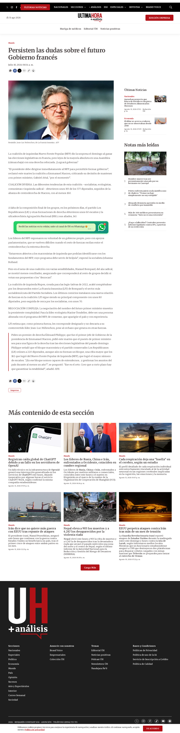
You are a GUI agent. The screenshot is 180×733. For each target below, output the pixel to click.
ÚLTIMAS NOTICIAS (35, 7)
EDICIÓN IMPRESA (159, 18)
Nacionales (129, 96)
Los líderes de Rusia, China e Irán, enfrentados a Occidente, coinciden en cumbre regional (90, 462)
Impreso (14, 390)
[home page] (90, 17)
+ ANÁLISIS (95, 7)
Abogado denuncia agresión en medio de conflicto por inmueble (146, 204)
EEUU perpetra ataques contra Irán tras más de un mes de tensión (142, 530)
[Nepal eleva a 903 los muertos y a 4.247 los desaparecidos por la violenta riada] (90, 507)
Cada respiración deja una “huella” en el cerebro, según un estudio (144, 461)
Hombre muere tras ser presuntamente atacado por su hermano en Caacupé (143, 181)
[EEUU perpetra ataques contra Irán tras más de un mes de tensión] (145, 507)
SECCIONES (77, 7)
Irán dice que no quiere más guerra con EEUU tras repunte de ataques (32, 530)
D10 (106, 7)
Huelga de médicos (70, 28)
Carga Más (90, 567)
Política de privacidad (35, 730)
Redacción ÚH (147, 110)
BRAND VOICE (153, 7)
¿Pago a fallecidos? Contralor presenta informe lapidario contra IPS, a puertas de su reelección (147, 224)
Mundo (11, 43)
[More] (85, 7)
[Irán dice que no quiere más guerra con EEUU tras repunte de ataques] (34, 507)
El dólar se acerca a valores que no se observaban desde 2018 (137, 123)
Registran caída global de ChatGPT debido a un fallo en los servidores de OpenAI (34, 462)
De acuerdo (152, 728)
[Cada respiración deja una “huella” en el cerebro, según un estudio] (145, 437)
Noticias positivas (110, 28)
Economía (128, 118)
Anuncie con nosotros (62, 646)
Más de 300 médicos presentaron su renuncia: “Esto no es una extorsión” (145, 214)
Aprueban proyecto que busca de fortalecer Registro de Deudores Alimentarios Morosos (138, 102)
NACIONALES (61, 7)
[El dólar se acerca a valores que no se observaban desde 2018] (160, 121)
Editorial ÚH (91, 28)
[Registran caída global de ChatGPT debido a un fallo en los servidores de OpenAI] (34, 437)
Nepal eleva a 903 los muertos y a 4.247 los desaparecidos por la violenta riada (86, 531)
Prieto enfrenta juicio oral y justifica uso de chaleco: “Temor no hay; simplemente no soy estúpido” (147, 193)
